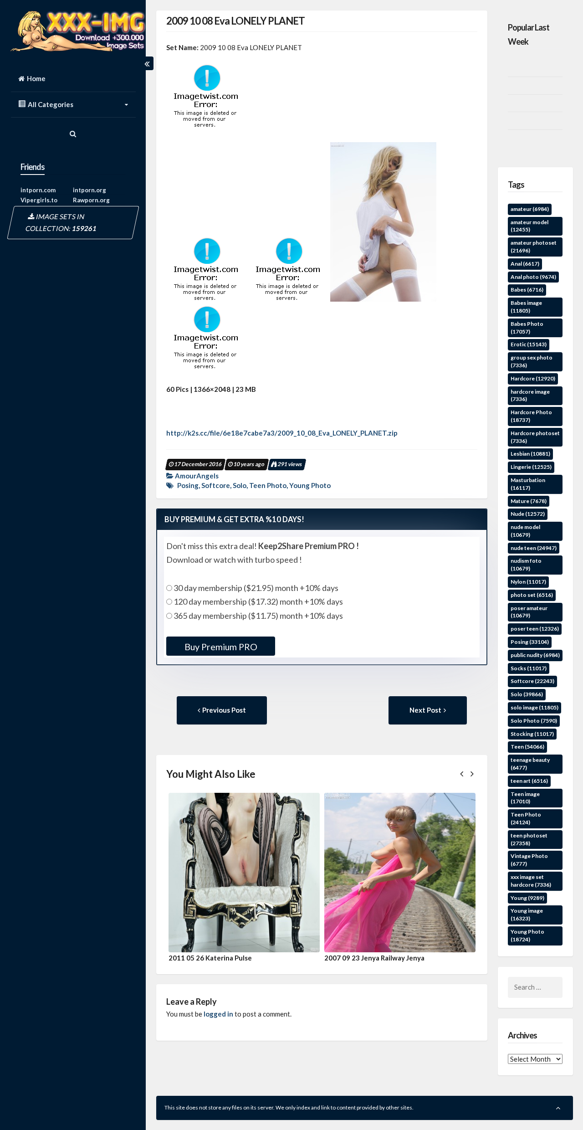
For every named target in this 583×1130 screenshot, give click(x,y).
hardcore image (530, 395)
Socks (529, 668)
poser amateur (529, 612)
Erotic (529, 344)
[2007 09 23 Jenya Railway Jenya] (400, 872)
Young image (527, 914)
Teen (527, 746)
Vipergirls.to (38, 200)
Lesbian (530, 453)
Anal (525, 263)
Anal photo (533, 276)
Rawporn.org (91, 200)
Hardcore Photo (531, 416)
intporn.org (89, 190)
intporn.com (38, 190)
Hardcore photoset (535, 437)
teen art (529, 780)
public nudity (535, 655)
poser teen (535, 628)
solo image (534, 707)
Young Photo (310, 485)
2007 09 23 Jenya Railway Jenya (374, 958)
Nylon (528, 581)
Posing (188, 485)
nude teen (534, 547)
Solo (239, 485)
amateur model (529, 226)
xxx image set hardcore (531, 880)
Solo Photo (534, 720)
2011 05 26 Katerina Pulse (210, 958)
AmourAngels (197, 476)
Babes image (526, 306)
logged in (218, 1014)
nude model (525, 531)
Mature (529, 501)
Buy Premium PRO (220, 646)
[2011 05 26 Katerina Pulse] (244, 872)
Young (527, 897)
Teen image (525, 798)
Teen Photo (267, 485)
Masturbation (528, 484)
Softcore (215, 485)
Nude (528, 513)
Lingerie (531, 466)
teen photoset (529, 839)
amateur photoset (534, 246)
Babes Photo (527, 327)
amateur (530, 208)
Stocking (532, 733)
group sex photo (531, 361)
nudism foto (526, 564)
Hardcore (533, 378)
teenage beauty (530, 763)
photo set (532, 594)
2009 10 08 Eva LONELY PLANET (235, 21)
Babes (527, 289)
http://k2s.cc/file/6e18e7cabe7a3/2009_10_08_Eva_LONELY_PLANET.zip (282, 433)
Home (36, 78)
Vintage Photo (529, 860)
